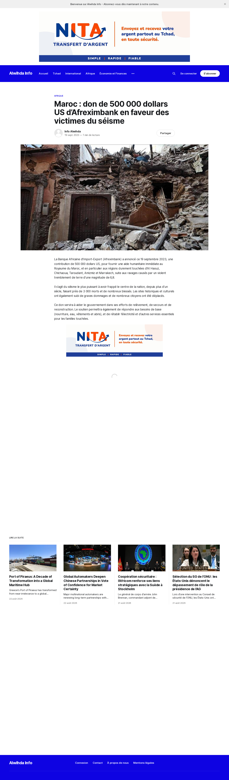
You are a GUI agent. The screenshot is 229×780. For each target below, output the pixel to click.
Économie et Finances (113, 73)
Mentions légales (143, 762)
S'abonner (210, 73)
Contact (98, 762)
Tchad (57, 73)
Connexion (81, 762)
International (73, 73)
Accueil (43, 73)
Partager (165, 133)
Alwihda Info (20, 73)
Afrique (90, 73)
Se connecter (188, 73)
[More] (133, 73)
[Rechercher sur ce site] (174, 73)
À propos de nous (118, 762)
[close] (225, 4)
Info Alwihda (73, 131)
